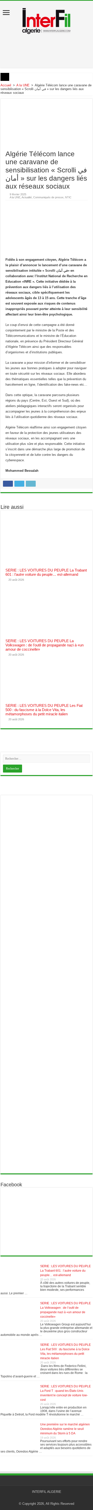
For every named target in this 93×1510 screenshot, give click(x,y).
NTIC (68, 197)
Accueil (5, 85)
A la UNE (23, 85)
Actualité (27, 197)
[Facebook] (49, 1498)
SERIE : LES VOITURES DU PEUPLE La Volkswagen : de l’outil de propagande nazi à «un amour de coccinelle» (44, 645)
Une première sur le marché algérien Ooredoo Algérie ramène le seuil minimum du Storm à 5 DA (65, 1429)
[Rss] (44, 1498)
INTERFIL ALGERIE (46, 1492)
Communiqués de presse (48, 197)
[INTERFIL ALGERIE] (46, 20)
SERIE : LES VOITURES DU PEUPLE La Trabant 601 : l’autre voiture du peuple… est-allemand (46, 572)
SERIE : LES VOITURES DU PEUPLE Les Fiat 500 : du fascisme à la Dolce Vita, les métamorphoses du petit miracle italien (44, 709)
